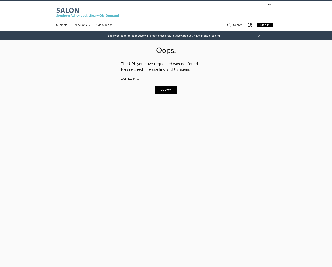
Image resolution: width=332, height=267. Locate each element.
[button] (234, 25)
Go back (166, 90)
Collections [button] (80, 25)
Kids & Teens (104, 25)
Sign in (264, 25)
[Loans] (250, 25)
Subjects (61, 25)
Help (270, 4)
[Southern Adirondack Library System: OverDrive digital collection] (88, 12)
